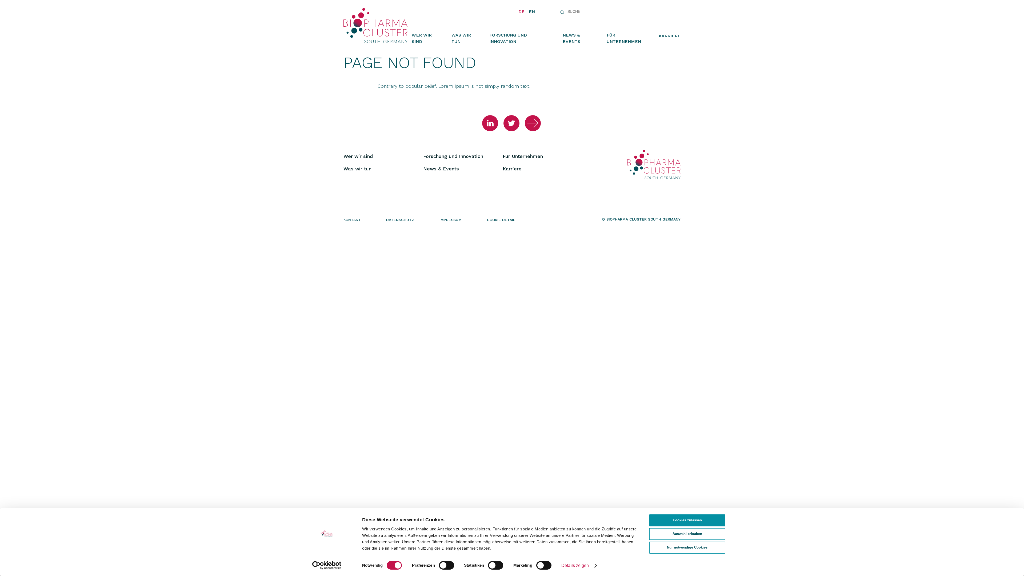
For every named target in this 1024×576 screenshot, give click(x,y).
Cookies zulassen (687, 520)
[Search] (562, 12)
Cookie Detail (501, 220)
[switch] (446, 565)
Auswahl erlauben (687, 534)
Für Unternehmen (624, 38)
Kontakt (352, 220)
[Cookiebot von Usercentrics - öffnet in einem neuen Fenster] (326, 565)
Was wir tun (461, 38)
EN (532, 11)
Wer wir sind (422, 38)
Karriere (670, 35)
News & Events (571, 38)
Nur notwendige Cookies (687, 547)
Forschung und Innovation (508, 38)
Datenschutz (400, 220)
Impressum (450, 220)
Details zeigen (575, 565)
